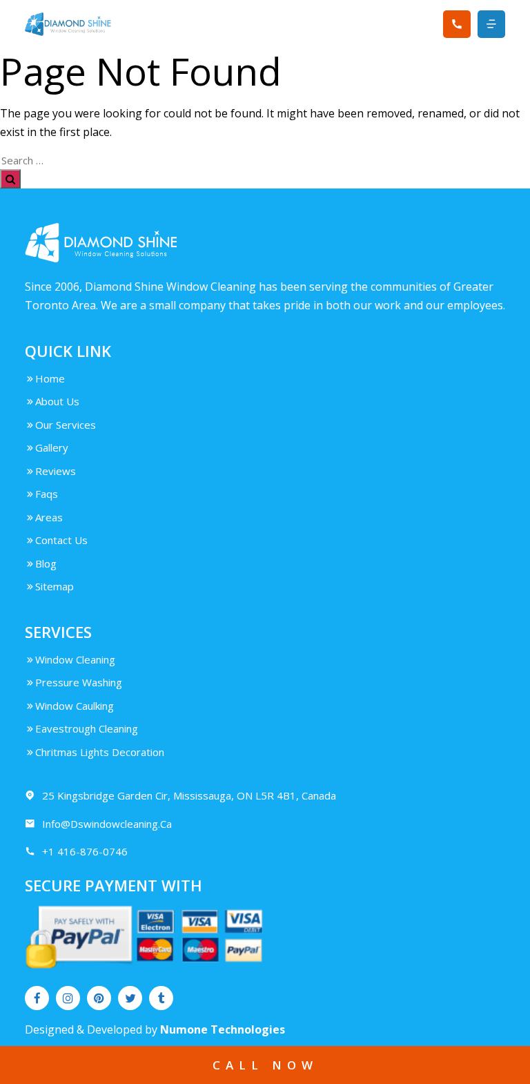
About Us (57, 401)
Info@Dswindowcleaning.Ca (107, 824)
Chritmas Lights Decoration (99, 752)
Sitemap (54, 586)
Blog (46, 563)
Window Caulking (74, 706)
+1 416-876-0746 (85, 851)
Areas (49, 517)
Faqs (46, 494)
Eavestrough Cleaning (86, 728)
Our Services (65, 425)
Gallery (51, 447)
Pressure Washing (78, 682)
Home (50, 378)
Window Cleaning (75, 659)
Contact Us (61, 540)
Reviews (55, 471)
